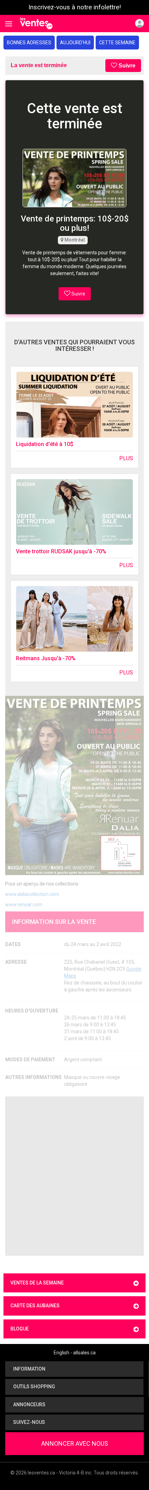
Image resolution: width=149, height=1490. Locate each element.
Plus (126, 458)
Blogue (19, 1329)
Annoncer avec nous (74, 1443)
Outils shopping (33, 1386)
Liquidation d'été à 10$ (44, 444)
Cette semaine (117, 42)
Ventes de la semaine (37, 1282)
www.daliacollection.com (32, 894)
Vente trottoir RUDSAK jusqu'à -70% (61, 551)
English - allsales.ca (75, 1352)
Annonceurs (28, 1404)
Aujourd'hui (75, 42)
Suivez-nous (28, 1422)
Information (28, 1369)
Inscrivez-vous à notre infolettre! (74, 7)
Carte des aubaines (35, 1305)
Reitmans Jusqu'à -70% (46, 658)
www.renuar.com (23, 904)
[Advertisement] (74, 1176)
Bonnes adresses (29, 42)
